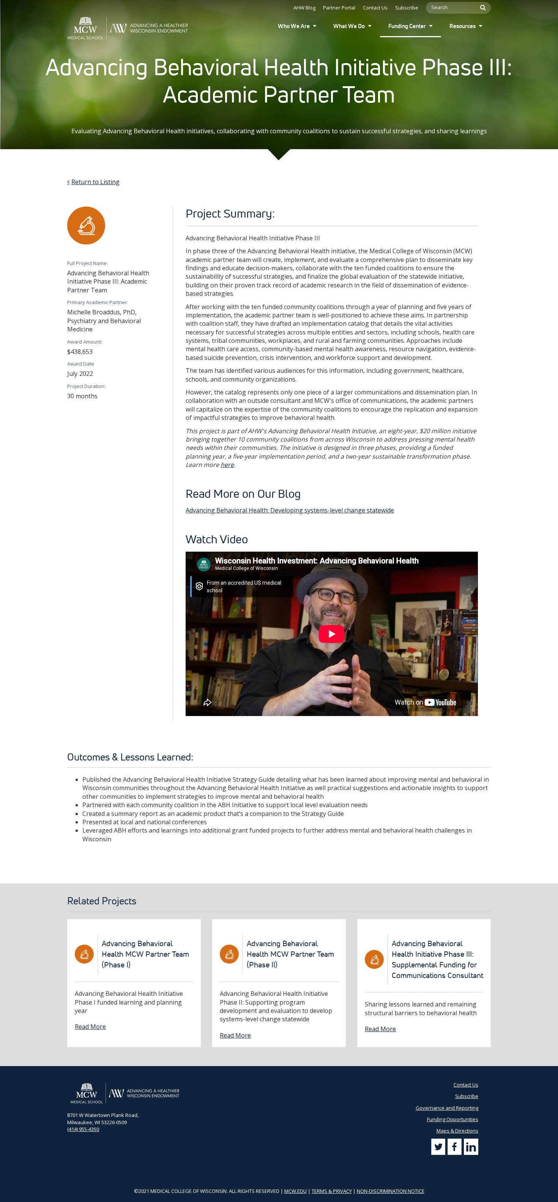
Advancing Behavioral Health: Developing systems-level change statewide (290, 510)
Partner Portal (339, 7)
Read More (90, 1026)
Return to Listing (95, 182)
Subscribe (406, 7)
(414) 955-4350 (83, 1129)
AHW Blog (304, 7)
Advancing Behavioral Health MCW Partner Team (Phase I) (145, 954)
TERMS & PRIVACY (332, 1191)
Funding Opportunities (452, 1119)
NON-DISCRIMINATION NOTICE (390, 1191)
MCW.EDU (295, 1191)
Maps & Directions (457, 1130)
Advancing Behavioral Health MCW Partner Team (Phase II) (290, 954)
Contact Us (375, 7)
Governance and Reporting (447, 1107)
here (227, 465)
